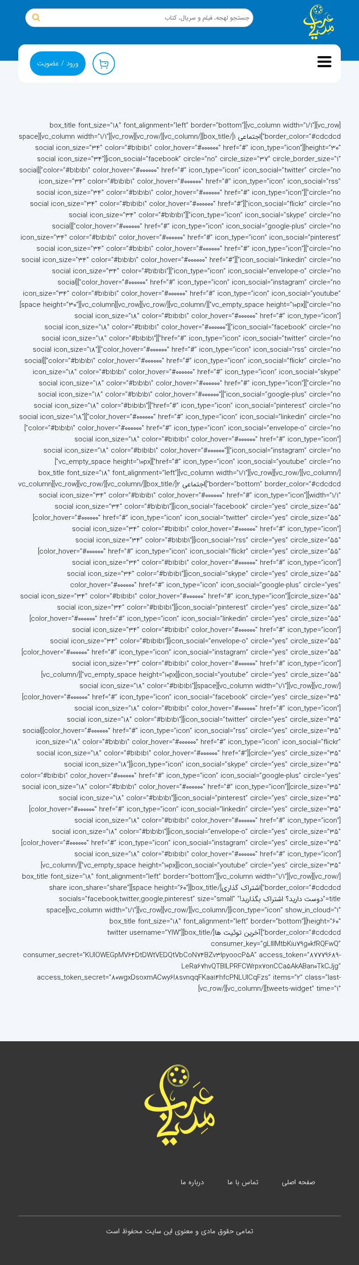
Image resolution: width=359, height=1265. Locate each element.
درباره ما (192, 1182)
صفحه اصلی (298, 1182)
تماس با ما (242, 1182)
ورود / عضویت (58, 63)
